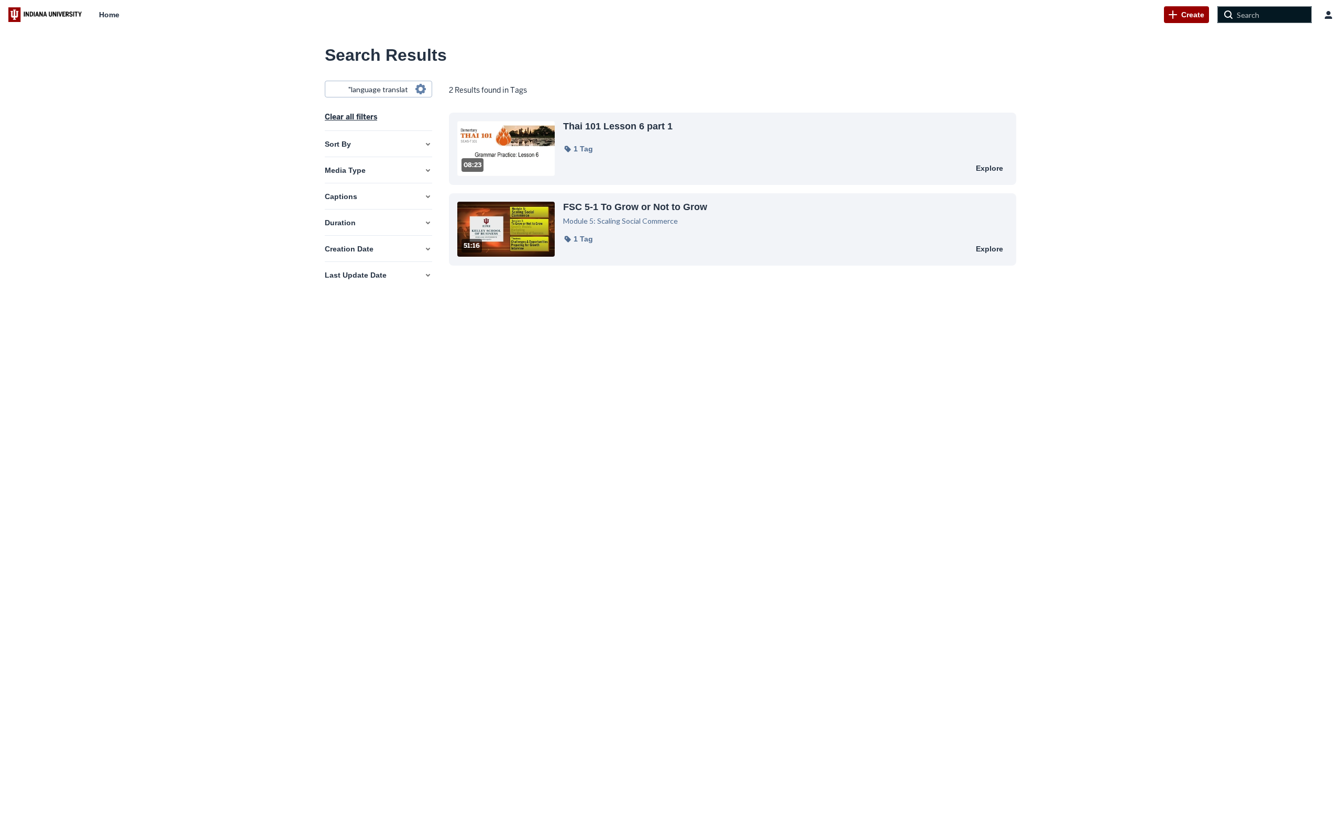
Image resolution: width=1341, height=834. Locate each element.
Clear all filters (351, 117)
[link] (1186, 14)
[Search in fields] (421, 89)
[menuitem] (109, 14)
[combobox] (378, 89)
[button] (578, 148)
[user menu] (1328, 14)
